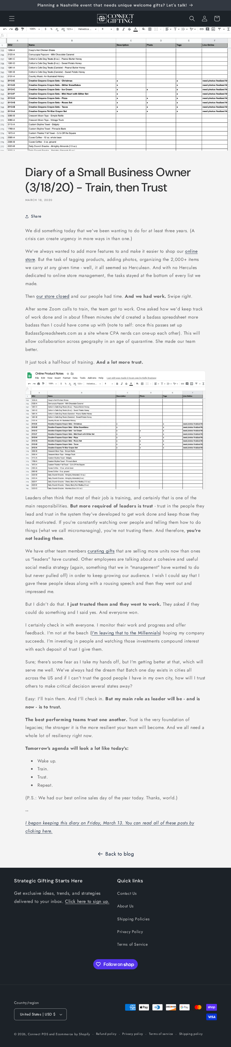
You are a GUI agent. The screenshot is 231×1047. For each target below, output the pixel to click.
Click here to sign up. (87, 901)
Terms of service (161, 1034)
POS (45, 1034)
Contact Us (127, 893)
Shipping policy (191, 1034)
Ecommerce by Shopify (73, 1034)
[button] (12, 18)
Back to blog (119, 854)
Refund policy (106, 1034)
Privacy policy (132, 1034)
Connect (34, 1034)
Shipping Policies (133, 919)
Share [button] (36, 216)
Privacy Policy (130, 931)
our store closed (53, 296)
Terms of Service (132, 944)
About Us (125, 906)
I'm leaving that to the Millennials (126, 633)
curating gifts (101, 551)
